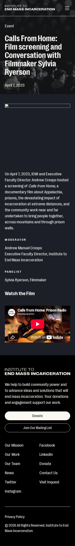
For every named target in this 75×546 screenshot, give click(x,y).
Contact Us (48, 472)
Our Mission (14, 444)
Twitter (10, 481)
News (9, 472)
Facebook (47, 444)
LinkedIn (46, 454)
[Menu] (67, 8)
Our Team (12, 463)
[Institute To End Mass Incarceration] (30, 8)
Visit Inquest (49, 481)
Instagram (13, 490)
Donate (45, 463)
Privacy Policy (15, 516)
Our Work (12, 454)
